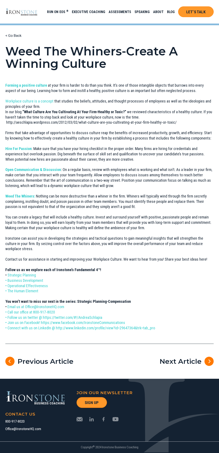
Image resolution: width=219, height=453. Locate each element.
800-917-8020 (15, 421)
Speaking (142, 12)
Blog (171, 12)
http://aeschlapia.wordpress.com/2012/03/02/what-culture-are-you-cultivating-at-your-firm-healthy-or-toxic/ (91, 122)
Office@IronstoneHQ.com (23, 429)
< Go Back (13, 35)
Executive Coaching (88, 12)
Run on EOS (57, 12)
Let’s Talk (196, 11)
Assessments (120, 12)
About (158, 12)
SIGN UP (92, 402)
